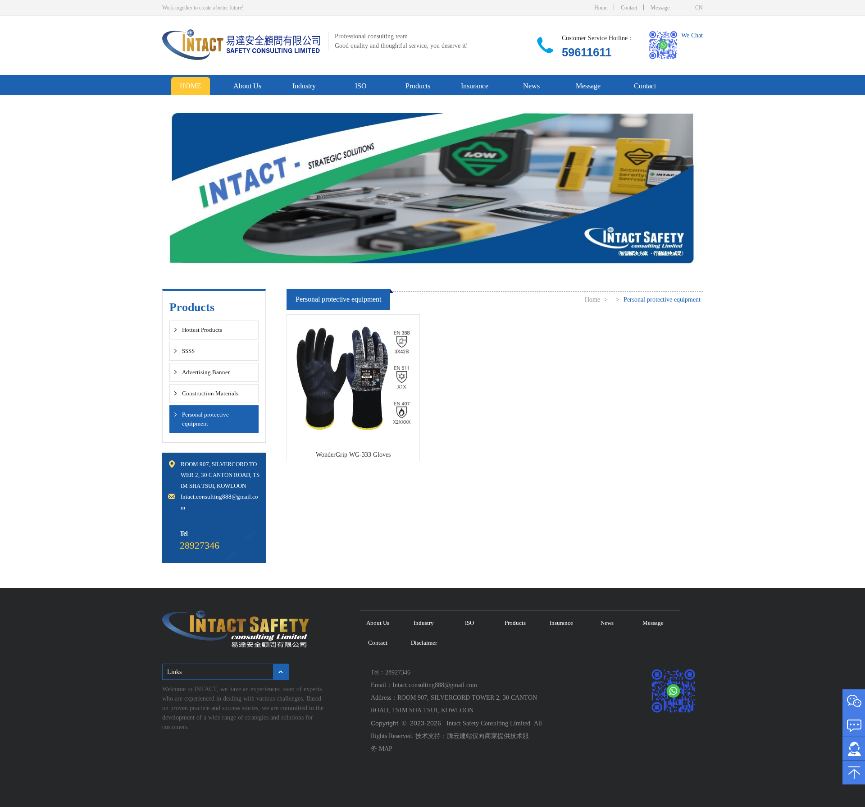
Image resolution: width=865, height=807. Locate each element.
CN (699, 8)
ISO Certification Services (363, 88)
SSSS (188, 351)
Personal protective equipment (205, 419)
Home (600, 8)
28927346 (199, 545)
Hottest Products (202, 329)
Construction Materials (210, 393)
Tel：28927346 (392, 672)
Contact (629, 8)
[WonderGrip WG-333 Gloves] (353, 432)
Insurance (474, 86)
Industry (304, 86)
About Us (247, 86)
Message (660, 8)
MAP (385, 748)
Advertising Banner (206, 372)
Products (417, 86)
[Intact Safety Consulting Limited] (241, 58)
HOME (190, 86)
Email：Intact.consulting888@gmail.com (426, 685)
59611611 (586, 52)
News (531, 86)
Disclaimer (191, 104)
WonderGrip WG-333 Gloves (353, 454)
